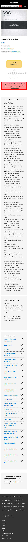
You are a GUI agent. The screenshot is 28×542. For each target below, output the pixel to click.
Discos (3, 525)
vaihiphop (14, 2)
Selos (3, 530)
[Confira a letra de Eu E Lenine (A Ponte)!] (20, 366)
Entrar (25, 6)
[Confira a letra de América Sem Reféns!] (20, 461)
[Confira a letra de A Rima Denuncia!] (20, 345)
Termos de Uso (5, 536)
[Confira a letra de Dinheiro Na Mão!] (20, 395)
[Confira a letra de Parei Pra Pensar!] (20, 399)
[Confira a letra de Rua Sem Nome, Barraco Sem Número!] (20, 432)
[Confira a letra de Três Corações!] (20, 424)
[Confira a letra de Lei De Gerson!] (20, 449)
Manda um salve (15, 88)
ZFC (9, 46)
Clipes (3, 528)
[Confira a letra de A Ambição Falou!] (20, 438)
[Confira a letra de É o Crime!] (20, 350)
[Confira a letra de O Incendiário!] (20, 389)
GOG (3, 43)
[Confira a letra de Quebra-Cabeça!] (20, 420)
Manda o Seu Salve (6, 538)
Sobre (3, 520)
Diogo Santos (10, 48)
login (13, 78)
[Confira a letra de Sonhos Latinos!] (20, 443)
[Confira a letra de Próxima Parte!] (20, 404)
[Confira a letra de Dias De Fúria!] (20, 383)
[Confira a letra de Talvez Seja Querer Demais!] (20, 354)
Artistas (4, 523)
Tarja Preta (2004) (15, 52)
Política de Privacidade (7, 533)
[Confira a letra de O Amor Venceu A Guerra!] (20, 360)
